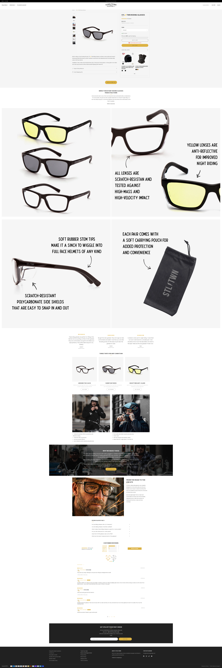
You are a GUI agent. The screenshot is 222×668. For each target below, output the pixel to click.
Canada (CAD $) (5, 666)
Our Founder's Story (53, 660)
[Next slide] (115, 33)
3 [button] (111, 616)
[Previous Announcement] (94, 1)
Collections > (12, 5)
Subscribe (125, 639)
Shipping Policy (84, 658)
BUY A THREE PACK (111, 469)
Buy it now (135, 45)
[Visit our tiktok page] (5, 1)
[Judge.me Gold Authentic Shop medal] (108, 557)
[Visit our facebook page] (2, 1)
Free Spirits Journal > (21, 5)
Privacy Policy (83, 654)
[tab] (134, 73)
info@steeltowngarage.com (149, 653)
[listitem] (111, 1)
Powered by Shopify (205, 666)
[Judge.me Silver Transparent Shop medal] (114, 557)
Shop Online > (5, 5)
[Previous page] (121, 58)
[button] (124, 18)
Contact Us (51, 653)
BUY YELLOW (137, 389)
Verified (110, 561)
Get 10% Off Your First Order (55, 656)
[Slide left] (74, 14)
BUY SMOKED (111, 389)
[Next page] (148, 58)
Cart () (213, 5)
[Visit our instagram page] (4, 1)
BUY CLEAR (84, 389)
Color (123, 27)
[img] (79, 568)
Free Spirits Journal (53, 654)
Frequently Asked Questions (55, 651)
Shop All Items (110, 82)
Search (218, 5)
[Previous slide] (79, 33)
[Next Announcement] (127, 1)
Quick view (128, 62)
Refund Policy (83, 656)
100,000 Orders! (52, 658)
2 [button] (109, 616)
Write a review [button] (134, 548)
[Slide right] (74, 45)
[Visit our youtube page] (7, 1)
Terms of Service (84, 660)
